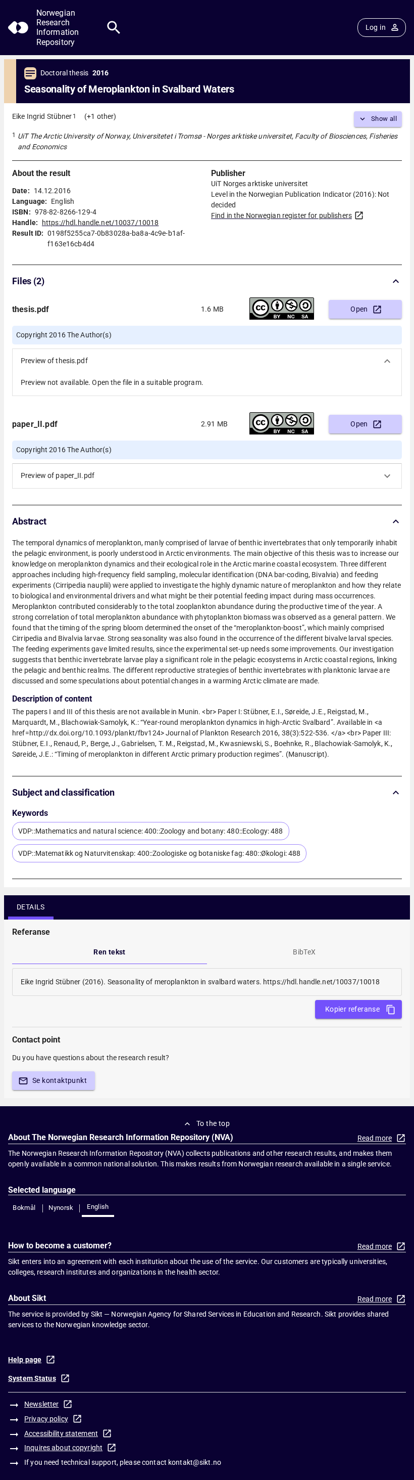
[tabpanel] (207, 982)
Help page (24, 1360)
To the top (213, 1123)
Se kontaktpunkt (59, 1080)
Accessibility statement (61, 1433)
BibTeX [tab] (304, 952)
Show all (384, 118)
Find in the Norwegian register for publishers (281, 215)
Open (359, 309)
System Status (32, 1378)
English (98, 1206)
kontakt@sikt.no (194, 1462)
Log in (376, 27)
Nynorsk (61, 1207)
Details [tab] (31, 907)
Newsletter (41, 1404)
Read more (374, 1138)
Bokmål (24, 1207)
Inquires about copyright (63, 1448)
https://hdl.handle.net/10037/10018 (100, 223)
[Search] (114, 27)
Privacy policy (46, 1419)
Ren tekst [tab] (109, 952)
